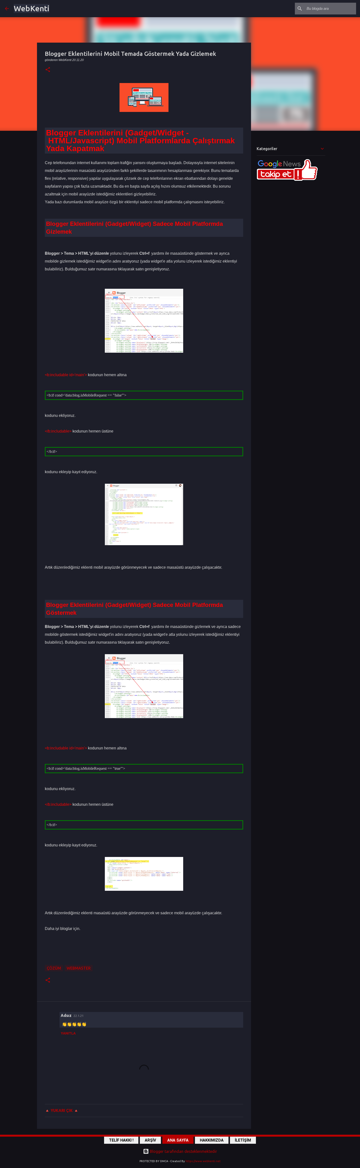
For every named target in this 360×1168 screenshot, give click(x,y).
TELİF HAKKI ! (121, 1140)
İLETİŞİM (243, 1140)
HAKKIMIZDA (212, 1140)
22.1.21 (78, 1015)
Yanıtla (68, 1033)
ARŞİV (150, 1140)
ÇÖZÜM (54, 968)
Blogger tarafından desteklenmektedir (183, 1151)
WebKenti (31, 8)
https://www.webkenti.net (203, 1161)
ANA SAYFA (178, 1140)
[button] (48, 70)
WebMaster (79, 968)
